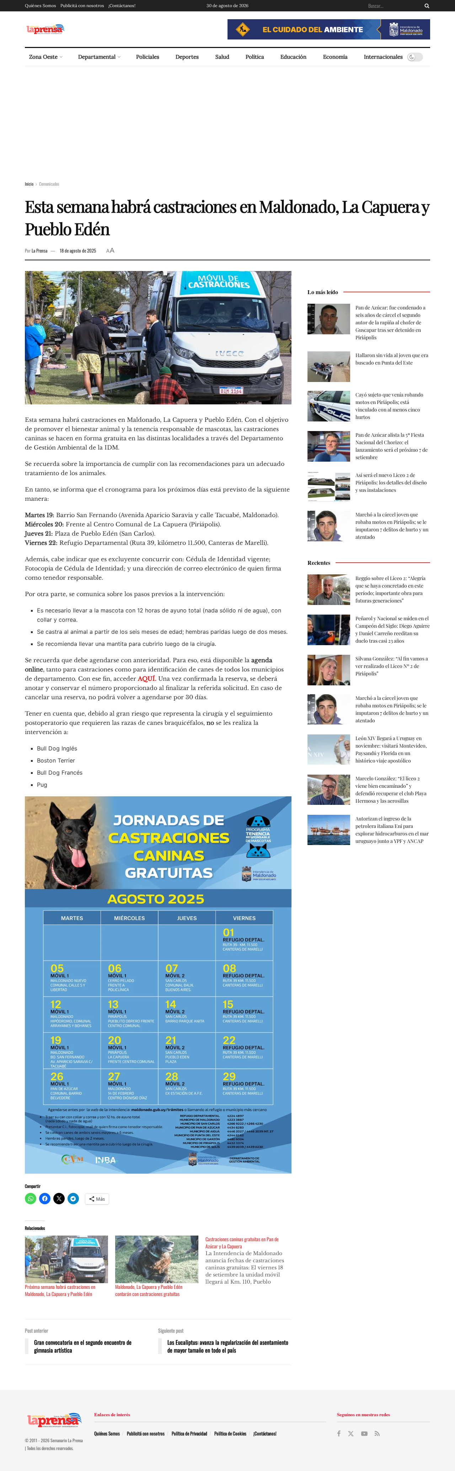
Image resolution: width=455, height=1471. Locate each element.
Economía (335, 56)
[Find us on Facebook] (339, 1433)
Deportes (187, 56)
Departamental (97, 56)
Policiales (147, 56)
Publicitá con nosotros (82, 5)
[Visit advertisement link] (329, 29)
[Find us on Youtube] (364, 1433)
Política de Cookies (230, 1433)
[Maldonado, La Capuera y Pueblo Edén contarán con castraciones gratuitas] (156, 1259)
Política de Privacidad (189, 1433)
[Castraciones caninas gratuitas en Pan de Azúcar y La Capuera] (250, 1260)
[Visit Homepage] (45, 29)
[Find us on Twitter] (351, 1434)
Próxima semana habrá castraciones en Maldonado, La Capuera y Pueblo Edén (60, 1290)
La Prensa (39, 250)
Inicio (29, 184)
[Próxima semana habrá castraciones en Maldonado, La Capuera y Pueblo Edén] (66, 1259)
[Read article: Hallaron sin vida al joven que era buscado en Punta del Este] (328, 366)
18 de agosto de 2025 (78, 250)
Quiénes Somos (40, 5)
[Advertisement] (227, 119)
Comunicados (49, 184)
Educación (293, 56)
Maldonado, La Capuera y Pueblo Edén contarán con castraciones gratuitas (148, 1290)
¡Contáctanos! (121, 5)
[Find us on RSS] (377, 1433)
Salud (222, 56)
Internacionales (383, 56)
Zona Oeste (43, 56)
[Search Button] (425, 5)
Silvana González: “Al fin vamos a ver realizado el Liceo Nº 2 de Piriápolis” (391, 666)
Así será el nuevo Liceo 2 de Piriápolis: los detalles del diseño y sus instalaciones (391, 482)
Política (255, 56)
